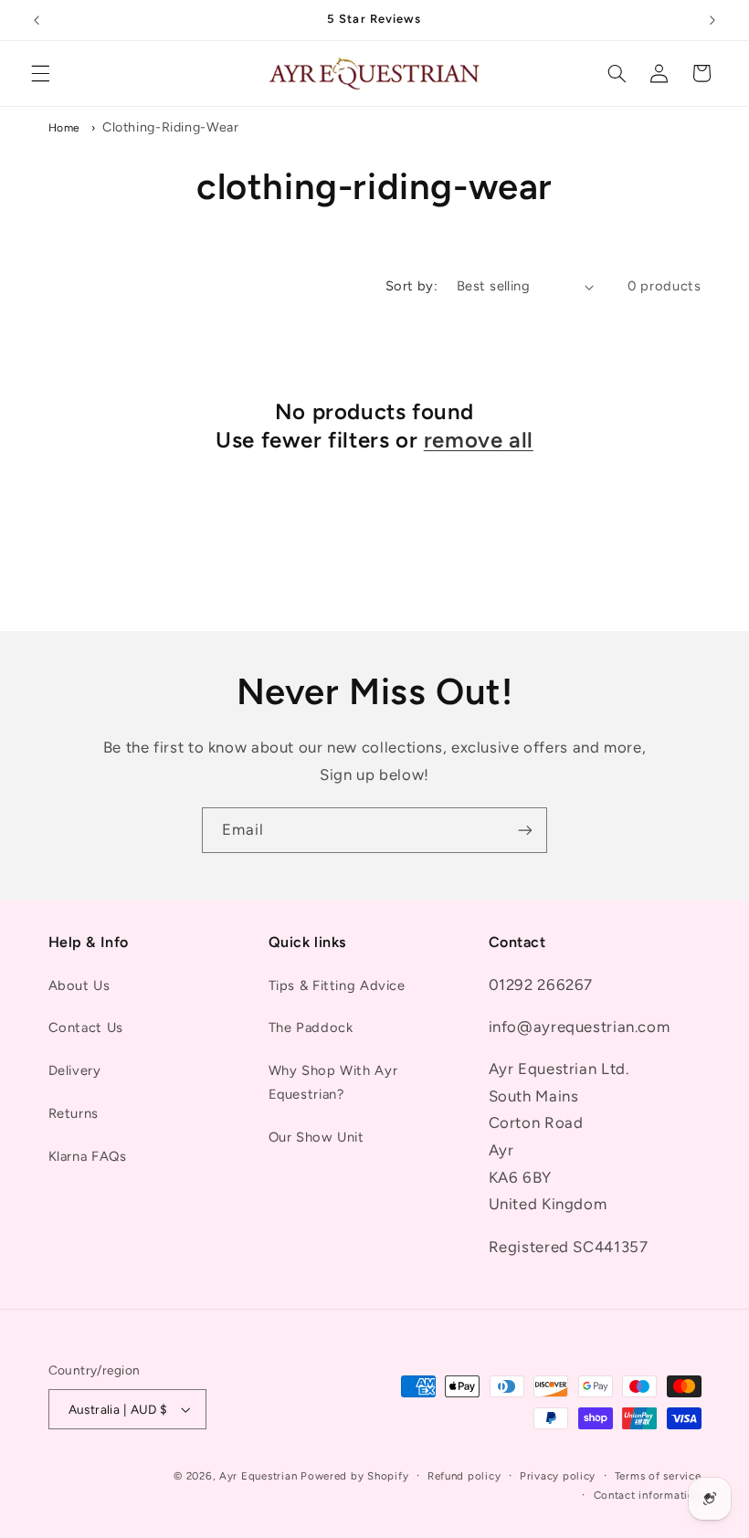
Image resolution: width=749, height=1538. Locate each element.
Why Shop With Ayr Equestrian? (333, 1082)
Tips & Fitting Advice (337, 985)
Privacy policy (558, 1476)
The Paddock (311, 1027)
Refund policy (464, 1476)
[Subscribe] (525, 829)
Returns (73, 1113)
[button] (40, 73)
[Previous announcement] (36, 20)
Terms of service (658, 1476)
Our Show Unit (316, 1137)
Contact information (648, 1495)
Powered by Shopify (354, 1476)
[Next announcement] (712, 20)
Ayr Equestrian (258, 1476)
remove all (478, 440)
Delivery (74, 1070)
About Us (79, 985)
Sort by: (411, 286)
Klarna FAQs (87, 1156)
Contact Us (85, 1027)
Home (64, 127)
